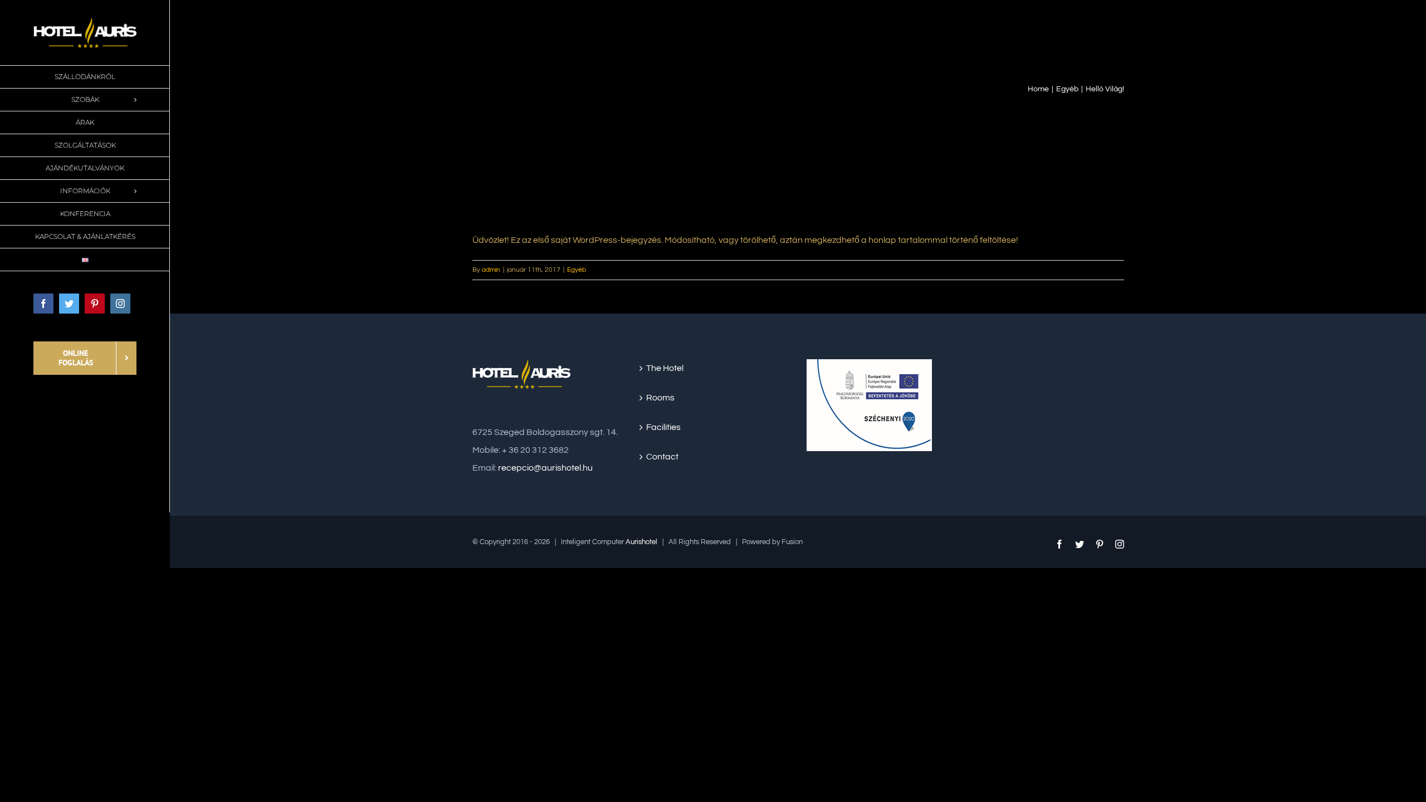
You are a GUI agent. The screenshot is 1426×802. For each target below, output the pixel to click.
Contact (662, 456)
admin (491, 269)
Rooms (660, 397)
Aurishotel (641, 542)
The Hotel (664, 368)
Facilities (663, 427)
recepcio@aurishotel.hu (545, 467)
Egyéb (576, 269)
